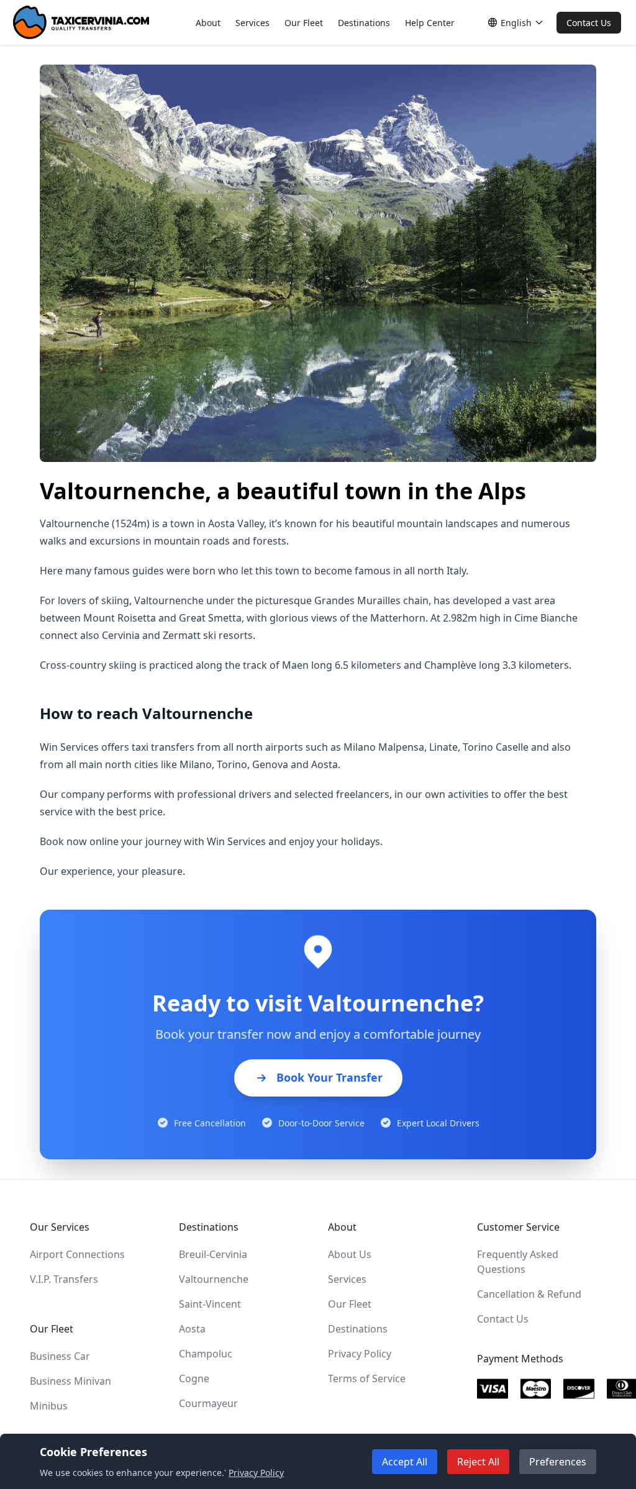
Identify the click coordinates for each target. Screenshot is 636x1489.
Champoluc (205, 1353)
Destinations (364, 23)
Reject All (478, 1462)
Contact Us (588, 23)
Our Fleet (303, 23)
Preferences (557, 1462)
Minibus (49, 1406)
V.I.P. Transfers (64, 1279)
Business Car (60, 1356)
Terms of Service (367, 1378)
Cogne (194, 1378)
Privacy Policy (359, 1353)
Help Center (430, 23)
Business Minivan (70, 1381)
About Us (349, 1254)
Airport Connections (77, 1254)
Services (252, 23)
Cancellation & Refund (529, 1294)
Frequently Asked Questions (517, 1261)
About (208, 23)
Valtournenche (213, 1279)
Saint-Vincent (210, 1304)
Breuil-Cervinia (213, 1254)
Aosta (192, 1329)
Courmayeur (208, 1403)
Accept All (404, 1462)
